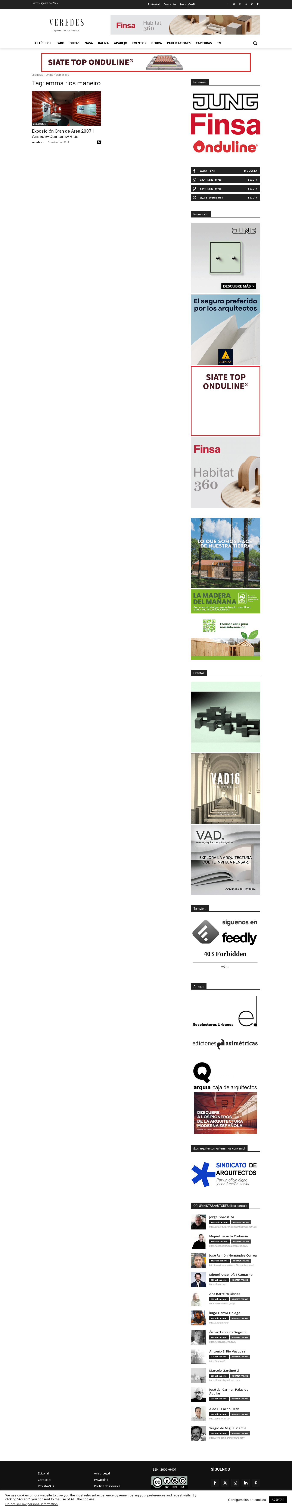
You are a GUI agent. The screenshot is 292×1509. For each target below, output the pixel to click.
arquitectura (40, 123)
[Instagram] (239, 4)
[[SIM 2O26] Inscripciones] (225, 717)
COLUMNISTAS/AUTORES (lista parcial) (220, 1205)
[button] (255, 43)
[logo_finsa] (225, 124)
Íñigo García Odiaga (224, 1313)
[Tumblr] (257, 4)
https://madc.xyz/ (218, 1284)
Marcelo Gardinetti (224, 1370)
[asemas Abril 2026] (225, 329)
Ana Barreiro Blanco (224, 1294)
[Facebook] (228, 4)
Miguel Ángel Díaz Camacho (231, 1275)
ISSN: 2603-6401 (164, 1469)
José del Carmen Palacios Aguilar (228, 1391)
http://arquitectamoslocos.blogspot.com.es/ (231, 1265)
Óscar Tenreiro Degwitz (228, 1332)
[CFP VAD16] (225, 788)
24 (99, 142)
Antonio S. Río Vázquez (227, 1351)
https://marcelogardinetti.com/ (224, 1380)
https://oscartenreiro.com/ (222, 1342)
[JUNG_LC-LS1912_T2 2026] (225, 258)
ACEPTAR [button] (278, 1499)
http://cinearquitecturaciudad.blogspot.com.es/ (233, 1226)
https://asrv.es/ (217, 1361)
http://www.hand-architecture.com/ (227, 1438)
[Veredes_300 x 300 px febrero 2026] (225, 553)
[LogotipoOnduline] (225, 146)
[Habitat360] (225, 472)
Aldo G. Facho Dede (224, 1409)
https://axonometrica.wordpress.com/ (228, 1246)
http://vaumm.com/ (219, 1322)
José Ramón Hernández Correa (233, 1255)
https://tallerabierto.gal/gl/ (222, 1303)
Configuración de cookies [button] (247, 1500)
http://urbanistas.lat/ (219, 1418)
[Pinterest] (251, 4)
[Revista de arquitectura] (66, 25)
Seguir (252, 179)
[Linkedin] (245, 4)
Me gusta (250, 170)
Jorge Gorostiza (221, 1217)
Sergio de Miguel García (227, 1428)
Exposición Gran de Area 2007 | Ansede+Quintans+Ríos (63, 134)
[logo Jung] (225, 101)
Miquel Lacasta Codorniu (228, 1236)
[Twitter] (234, 4)
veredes (37, 142)
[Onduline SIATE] (225, 401)
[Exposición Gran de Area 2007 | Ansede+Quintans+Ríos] (66, 108)
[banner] (225, 860)
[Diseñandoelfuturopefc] (225, 624)
